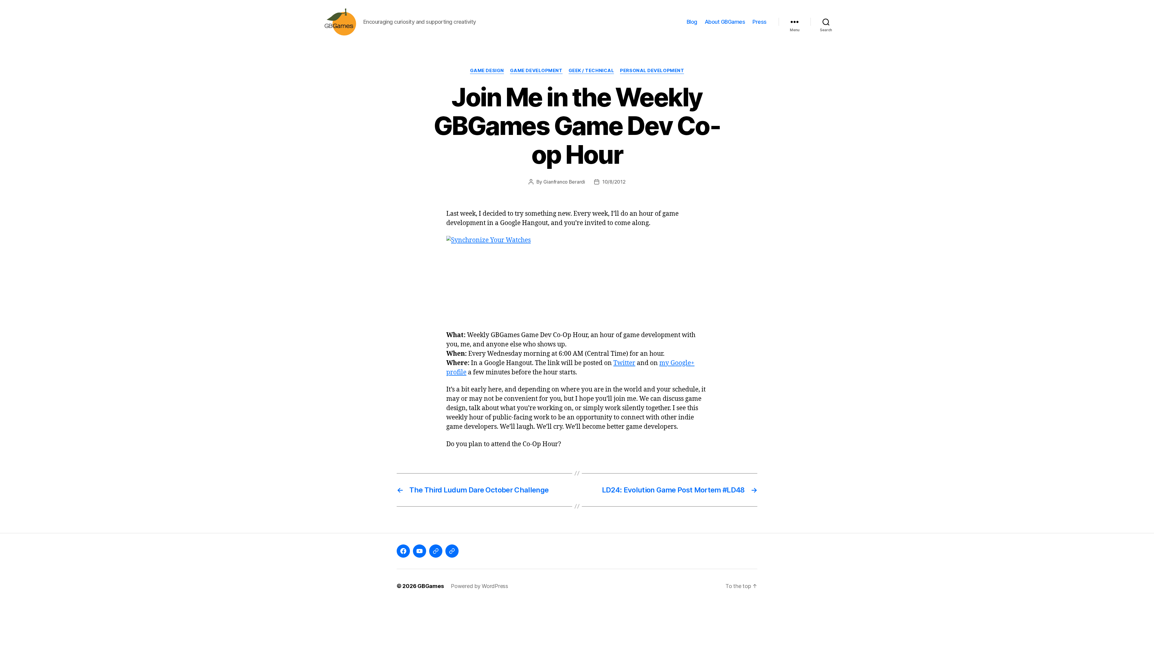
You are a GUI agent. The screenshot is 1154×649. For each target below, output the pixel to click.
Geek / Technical (591, 70)
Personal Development (652, 70)
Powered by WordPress (479, 586)
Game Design (487, 70)
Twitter (624, 363)
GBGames (430, 586)
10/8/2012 (614, 182)
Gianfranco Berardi (564, 182)
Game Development (536, 70)
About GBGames (725, 22)
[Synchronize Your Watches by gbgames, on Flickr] (577, 279)
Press (760, 22)
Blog (692, 22)
